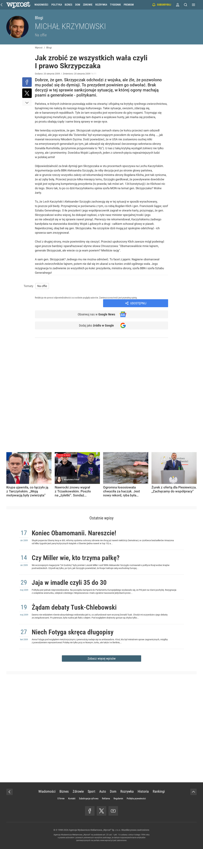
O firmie (61, 798)
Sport (91, 791)
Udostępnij (138, 303)
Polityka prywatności (136, 798)
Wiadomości (41, 4)
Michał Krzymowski (70, 26)
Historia (143, 791)
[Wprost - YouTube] (113, 811)
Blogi (39, 18)
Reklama (106, 798)
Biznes (68, 4)
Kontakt (71, 798)
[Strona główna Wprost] (18, 5)
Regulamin (118, 798)
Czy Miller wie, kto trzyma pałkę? (76, 557)
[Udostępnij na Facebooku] (27, 82)
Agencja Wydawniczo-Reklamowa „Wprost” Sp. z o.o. (95, 830)
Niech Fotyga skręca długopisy (72, 632)
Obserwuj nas (96, 314)
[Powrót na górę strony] (193, 792)
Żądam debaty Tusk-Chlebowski (74, 607)
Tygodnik (115, 4)
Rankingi (159, 791)
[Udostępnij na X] (27, 93)
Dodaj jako (96, 325)
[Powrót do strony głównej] (9, 792)
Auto (102, 791)
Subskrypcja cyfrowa (88, 798)
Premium (129, 4)
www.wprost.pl (106, 840)
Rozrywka (101, 4)
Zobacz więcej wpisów (102, 658)
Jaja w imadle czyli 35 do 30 (69, 582)
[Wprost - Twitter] (101, 811)
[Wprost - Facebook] (90, 811)
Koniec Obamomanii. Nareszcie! (74, 533)
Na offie (41, 35)
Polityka (56, 4)
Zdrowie (87, 4)
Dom (77, 4)
